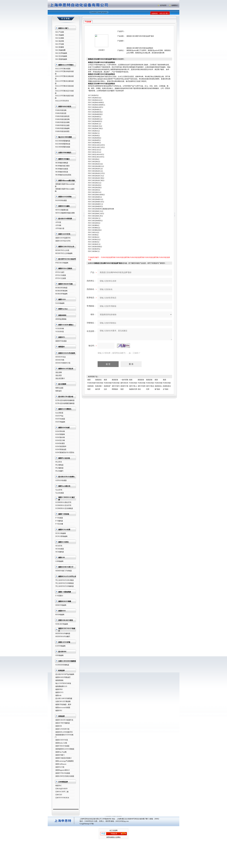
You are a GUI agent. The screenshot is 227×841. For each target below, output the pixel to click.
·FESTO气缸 (59, 416)
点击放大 (101, 50)
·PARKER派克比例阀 (62, 122)
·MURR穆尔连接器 (61, 169)
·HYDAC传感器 (60, 275)
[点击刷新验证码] (123, 346)
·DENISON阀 (59, 360)
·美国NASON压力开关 (63, 241)
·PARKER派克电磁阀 (62, 128)
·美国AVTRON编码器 (62, 723)
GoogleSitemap (84, 824)
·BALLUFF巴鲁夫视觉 (62, 69)
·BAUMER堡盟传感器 (62, 147)
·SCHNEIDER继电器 (62, 665)
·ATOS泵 (58, 222)
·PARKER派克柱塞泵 (62, 131)
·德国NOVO (59, 692)
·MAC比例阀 (59, 38)
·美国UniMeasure (60, 764)
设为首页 (163, 5)
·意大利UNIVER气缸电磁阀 (64, 674)
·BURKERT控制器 (61, 288)
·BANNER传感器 (61, 200)
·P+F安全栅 (59, 524)
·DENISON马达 (60, 357)
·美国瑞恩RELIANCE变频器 (64, 749)
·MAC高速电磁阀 (61, 59)
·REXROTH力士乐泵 (62, 250)
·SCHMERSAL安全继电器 (64, 508)
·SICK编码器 (59, 552)
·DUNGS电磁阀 (60, 533)
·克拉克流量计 (60, 378)
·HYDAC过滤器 (60, 278)
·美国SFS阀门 (60, 755)
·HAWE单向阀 (60, 431)
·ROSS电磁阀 (59, 614)
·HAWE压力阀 (60, 440)
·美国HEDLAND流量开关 (64, 732)
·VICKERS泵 (59, 331)
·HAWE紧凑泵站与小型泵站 (64, 452)
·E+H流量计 (59, 596)
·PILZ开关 (58, 462)
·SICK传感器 (59, 549)
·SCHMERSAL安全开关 (63, 505)
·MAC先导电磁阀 (61, 53)
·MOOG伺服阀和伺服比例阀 (65, 213)
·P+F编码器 (59, 521)
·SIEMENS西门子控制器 (63, 571)
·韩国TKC (58, 786)
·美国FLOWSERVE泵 (62, 729)
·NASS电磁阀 (59, 303)
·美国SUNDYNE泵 (61, 740)
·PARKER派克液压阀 (62, 119)
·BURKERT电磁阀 (61, 294)
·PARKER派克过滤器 (62, 125)
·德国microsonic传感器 (62, 707)
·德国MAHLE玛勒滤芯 (63, 677)
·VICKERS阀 (59, 328)
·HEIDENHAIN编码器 (62, 633)
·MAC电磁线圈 (60, 50)
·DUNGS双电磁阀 (61, 536)
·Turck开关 (58, 490)
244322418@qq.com (122, 821)
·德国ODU (58, 710)
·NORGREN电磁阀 (61, 624)
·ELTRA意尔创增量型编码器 (64, 403)
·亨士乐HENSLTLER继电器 (64, 583)
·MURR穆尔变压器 (61, 172)
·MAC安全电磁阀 (61, 56)
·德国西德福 (59, 680)
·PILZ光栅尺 (59, 471)
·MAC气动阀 (59, 32)
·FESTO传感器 (60, 419)
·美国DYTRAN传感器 (62, 773)
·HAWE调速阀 (60, 434)
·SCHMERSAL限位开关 (63, 502)
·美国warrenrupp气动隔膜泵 (64, 761)
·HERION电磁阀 (60, 605)
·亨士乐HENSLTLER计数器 (64, 580)
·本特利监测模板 (60, 319)
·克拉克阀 (58, 372)
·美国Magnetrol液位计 (62, 770)
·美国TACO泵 (59, 767)
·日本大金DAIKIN (61, 789)
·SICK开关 (58, 546)
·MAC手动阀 (59, 44)
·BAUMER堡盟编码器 (62, 141)
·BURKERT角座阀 (61, 291)
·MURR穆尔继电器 (61, 163)
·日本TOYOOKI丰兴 (62, 798)
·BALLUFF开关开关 (62, 101)
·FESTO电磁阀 (60, 422)
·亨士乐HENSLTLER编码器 (64, 586)
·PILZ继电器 (59, 465)
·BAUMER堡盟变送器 (62, 144)
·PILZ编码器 (59, 468)
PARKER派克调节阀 (108, 257)
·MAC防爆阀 (59, 47)
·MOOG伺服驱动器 (61, 210)
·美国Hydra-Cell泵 (61, 743)
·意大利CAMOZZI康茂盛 (63, 698)
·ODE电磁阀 (59, 655)
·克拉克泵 (58, 375)
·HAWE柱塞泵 (60, 443)
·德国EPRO (59, 689)
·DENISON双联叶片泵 (62, 363)
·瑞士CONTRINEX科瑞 (63, 683)
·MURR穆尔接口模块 (62, 166)
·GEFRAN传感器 (61, 480)
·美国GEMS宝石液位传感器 (64, 776)
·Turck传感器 (59, 493)
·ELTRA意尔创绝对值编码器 (64, 400)
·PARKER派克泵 (60, 113)
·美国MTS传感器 (61, 341)
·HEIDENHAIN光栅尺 (62, 636)
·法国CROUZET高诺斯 (63, 701)
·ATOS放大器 (59, 228)
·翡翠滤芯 (58, 391)
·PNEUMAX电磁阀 (61, 263)
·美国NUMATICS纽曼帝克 (64, 720)
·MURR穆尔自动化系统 (63, 175)
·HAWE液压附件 (60, 446)
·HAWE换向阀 (60, 437)
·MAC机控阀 (59, 41)
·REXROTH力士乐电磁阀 (63, 253)
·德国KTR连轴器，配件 (63, 704)
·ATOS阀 (58, 225)
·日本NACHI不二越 (61, 792)
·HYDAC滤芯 (59, 272)
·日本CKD (58, 795)
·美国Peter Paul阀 (60, 752)
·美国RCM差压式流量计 (63, 758)
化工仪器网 (113, 830)
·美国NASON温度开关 (63, 238)
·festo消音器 (59, 413)
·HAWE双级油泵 (60, 449)
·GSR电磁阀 (59, 561)
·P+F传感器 (59, 518)
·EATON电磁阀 (60, 646)
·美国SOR (58, 726)
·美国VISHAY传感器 (62, 746)
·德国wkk (58, 695)
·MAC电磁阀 (59, 35)
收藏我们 (175, 5)
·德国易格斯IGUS (61, 686)
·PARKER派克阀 (60, 110)
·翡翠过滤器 (59, 388)
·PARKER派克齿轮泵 (62, 116)
